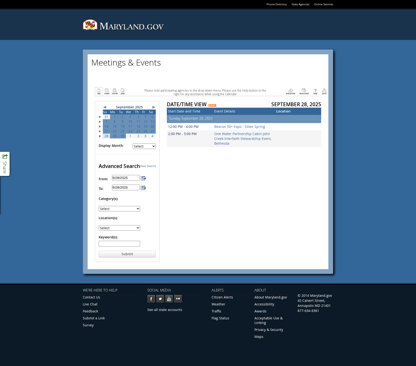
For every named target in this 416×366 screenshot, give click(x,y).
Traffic (216, 311)
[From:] (143, 177)
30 (122, 136)
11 (138, 121)
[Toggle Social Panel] (5, 164)
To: (101, 188)
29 (115, 136)
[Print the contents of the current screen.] (324, 91)
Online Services (323, 4)
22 (115, 131)
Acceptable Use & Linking (268, 320)
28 (106, 136)
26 (145, 131)
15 (115, 126)
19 (145, 126)
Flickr (178, 299)
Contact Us (91, 297)
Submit (127, 254)
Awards (260, 311)
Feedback (90, 311)
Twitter (160, 299)
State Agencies (300, 4)
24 (130, 131)
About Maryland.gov (270, 297)
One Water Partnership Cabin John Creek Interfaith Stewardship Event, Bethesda (242, 138)
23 (122, 131)
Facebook (151, 299)
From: (103, 179)
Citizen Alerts (222, 297)
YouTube (169, 299)
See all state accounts (164, 309)
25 (138, 131)
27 (152, 131)
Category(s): (108, 198)
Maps (258, 336)
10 (130, 121)
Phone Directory (276, 4)
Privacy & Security (268, 329)
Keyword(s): (108, 237)
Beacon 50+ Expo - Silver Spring (239, 126)
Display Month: (111, 145)
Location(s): (108, 218)
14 (106, 126)
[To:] (143, 187)
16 (122, 126)
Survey (88, 325)
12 (145, 121)
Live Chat (90, 304)
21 (106, 131)
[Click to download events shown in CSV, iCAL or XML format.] (304, 91)
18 (138, 126)
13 (152, 121)
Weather (218, 304)
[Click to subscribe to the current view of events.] (290, 91)
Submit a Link (94, 318)
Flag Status (220, 318)
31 (106, 116)
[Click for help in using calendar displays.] (315, 91)
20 (152, 126)
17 (130, 126)
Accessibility (264, 304)
